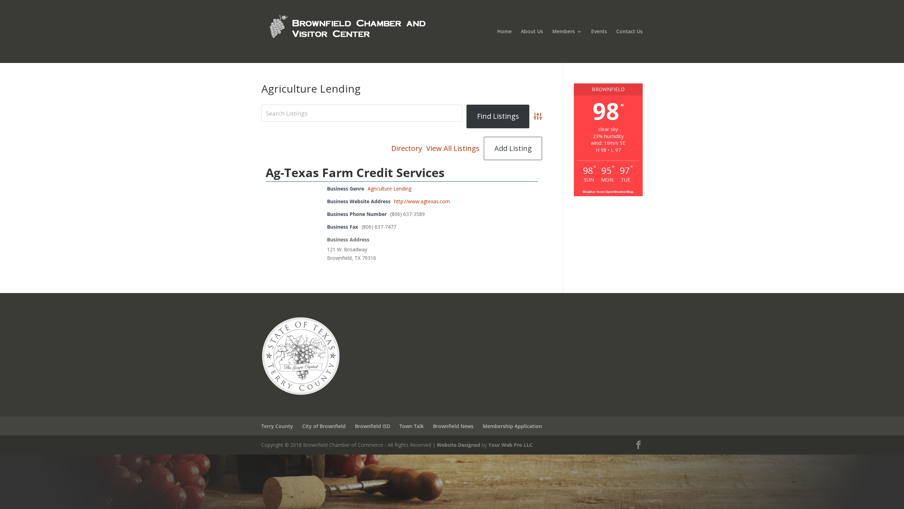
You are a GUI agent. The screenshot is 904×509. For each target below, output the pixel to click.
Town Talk (411, 426)
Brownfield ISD (372, 426)
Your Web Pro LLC (510, 444)
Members (563, 32)
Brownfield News (453, 426)
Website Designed (458, 444)
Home (504, 32)
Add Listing (513, 148)
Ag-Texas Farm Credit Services (355, 172)
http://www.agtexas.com (422, 201)
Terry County (277, 426)
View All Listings (453, 148)
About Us (532, 32)
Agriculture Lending (389, 188)
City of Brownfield (324, 426)
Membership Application (512, 426)
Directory (406, 148)
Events (599, 32)
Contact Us (629, 32)
